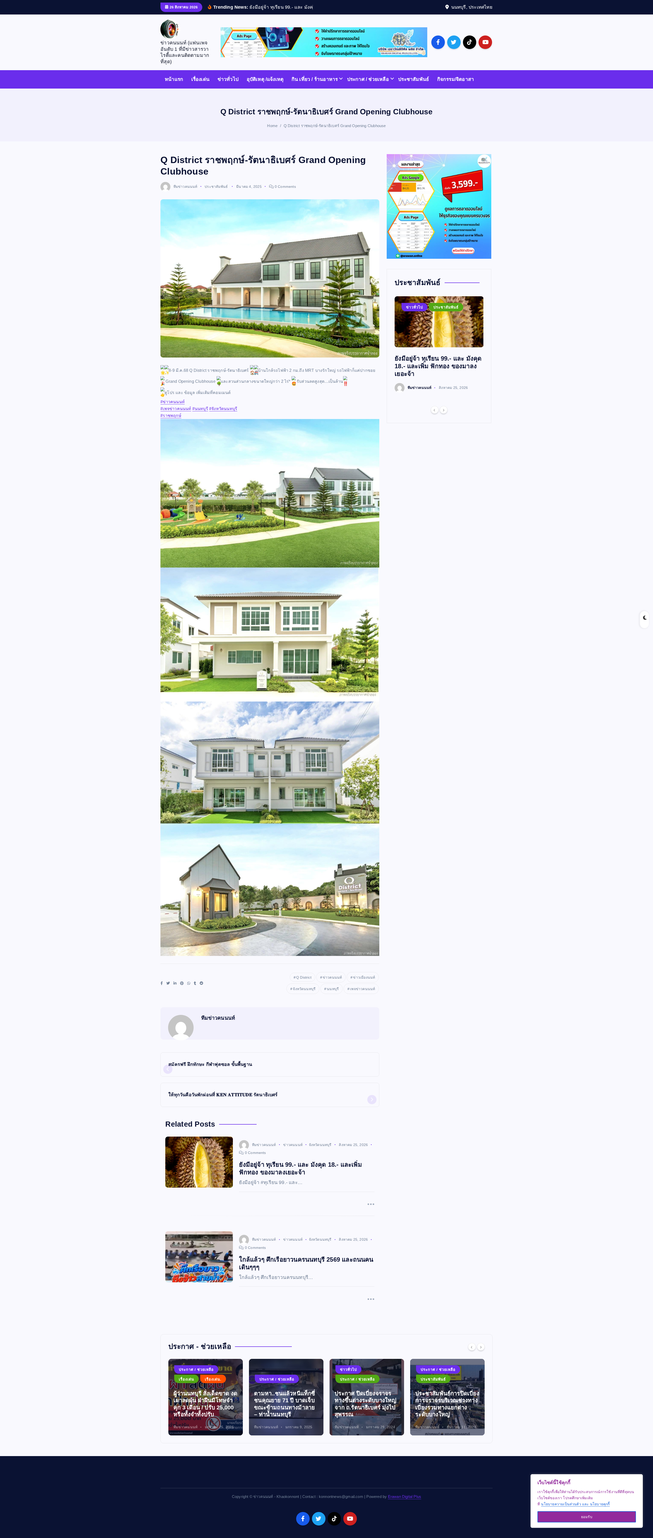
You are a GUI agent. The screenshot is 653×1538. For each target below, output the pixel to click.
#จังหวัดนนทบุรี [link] (223, 416)
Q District (303, 985)
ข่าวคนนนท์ (332, 985)
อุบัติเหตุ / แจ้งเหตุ (356, 1377)
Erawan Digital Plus (404, 1504)
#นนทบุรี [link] (200, 416)
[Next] (443, 418)
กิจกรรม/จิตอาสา (455, 87)
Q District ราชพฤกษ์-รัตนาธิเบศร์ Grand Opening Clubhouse (335, 133)
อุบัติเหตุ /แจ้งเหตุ (265, 87)
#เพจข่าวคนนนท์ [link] (175, 416)
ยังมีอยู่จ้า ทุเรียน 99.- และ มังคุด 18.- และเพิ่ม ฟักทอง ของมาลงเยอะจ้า (438, 374)
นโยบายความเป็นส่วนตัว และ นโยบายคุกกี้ (575, 1504)
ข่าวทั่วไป (228, 87)
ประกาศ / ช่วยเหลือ (368, 87)
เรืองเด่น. (348, 1387)
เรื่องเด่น (200, 87)
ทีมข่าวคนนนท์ (185, 194)
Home (272, 133)
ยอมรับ (586, 1517)
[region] (587, 1501)
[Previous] (434, 418)
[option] (439, 352)
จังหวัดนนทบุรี (304, 996)
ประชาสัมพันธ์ (413, 87)
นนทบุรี (333, 996)
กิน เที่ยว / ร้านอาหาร (315, 87)
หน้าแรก (174, 87)
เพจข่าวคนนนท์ (362, 996)
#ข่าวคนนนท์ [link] (172, 409)
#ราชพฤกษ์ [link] (170, 423)
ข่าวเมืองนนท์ (364, 985)
